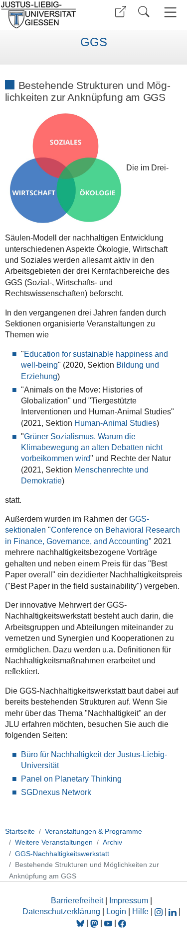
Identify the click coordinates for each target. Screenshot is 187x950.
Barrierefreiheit (77, 900)
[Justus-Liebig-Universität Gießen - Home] (45, 15)
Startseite (20, 831)
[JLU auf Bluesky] (81, 923)
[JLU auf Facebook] (122, 923)
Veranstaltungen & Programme (93, 831)
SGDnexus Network (56, 792)
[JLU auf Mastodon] (95, 923)
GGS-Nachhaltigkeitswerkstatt (62, 854)
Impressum (128, 900)
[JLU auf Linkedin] (174, 911)
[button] (120, 11)
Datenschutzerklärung (61, 911)
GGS (93, 42)
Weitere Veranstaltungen (54, 842)
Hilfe (140, 911)
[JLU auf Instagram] (160, 911)
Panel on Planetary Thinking (71, 779)
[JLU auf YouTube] (108, 923)
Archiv (112, 842)
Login (117, 911)
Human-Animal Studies (115, 423)
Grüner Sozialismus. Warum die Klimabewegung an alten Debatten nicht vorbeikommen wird (92, 447)
